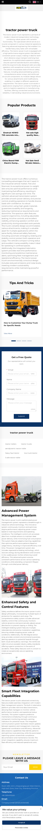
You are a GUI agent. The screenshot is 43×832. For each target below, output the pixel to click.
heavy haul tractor (12, 453)
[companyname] (21, 7)
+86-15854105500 (8, 795)
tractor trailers (10, 444)
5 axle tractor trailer (12, 458)
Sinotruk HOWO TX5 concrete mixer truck (11, 134)
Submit (21, 416)
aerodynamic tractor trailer (15, 449)
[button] (13, 340)
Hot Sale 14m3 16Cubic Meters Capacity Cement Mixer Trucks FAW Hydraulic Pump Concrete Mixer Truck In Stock (32, 162)
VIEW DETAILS (10, 121)
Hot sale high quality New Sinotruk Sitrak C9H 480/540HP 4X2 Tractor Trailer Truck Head (32, 134)
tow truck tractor (30, 453)
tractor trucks (26, 444)
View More (8, 333)
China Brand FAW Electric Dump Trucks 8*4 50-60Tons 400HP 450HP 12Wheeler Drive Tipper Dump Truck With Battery (11, 162)
